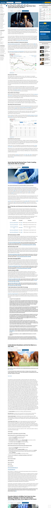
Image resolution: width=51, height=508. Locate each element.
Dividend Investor (2, 49)
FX (0, 41)
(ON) (21, 191)
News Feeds (1, 12)
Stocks (1, 4)
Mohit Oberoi (17, 154)
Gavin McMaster (2, 19)
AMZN (31, 154)
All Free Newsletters (2, 46)
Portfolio (26, 2)
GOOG (28, 154)
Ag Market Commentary (3, 53)
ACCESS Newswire (2, 56)
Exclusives (1, 9)
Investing (18, 4)
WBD (40, 14)
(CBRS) (14, 190)
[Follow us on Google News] (18, 11)
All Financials (1, 37)
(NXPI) (29, 191)
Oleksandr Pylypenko (2, 24)
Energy (1, 31)
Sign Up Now (11, 369)
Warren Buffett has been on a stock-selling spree (26, 29)
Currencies (14, 4)
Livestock (1, 33)
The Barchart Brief (2, 47)
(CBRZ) (19, 283)
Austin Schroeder (2, 15)
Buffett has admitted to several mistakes (14, 43)
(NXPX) (19, 242)
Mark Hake (1, 23)
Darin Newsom (2, 17)
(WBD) (16, 108)
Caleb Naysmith (2, 16)
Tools (25, 4)
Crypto (1, 38)
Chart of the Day (2, 11)
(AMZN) (34, 43)
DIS (24, 154)
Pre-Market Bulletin (2, 50)
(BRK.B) (15, 29)
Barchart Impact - (10, 165)
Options (5, 4)
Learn (27, 4)
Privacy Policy (45, 38)
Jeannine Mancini (2, 20)
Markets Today (2, 7)
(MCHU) (20, 266)
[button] (50, 4)
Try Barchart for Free (47, 2)
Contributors (1, 10)
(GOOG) (28, 43)
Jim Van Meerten (2, 21)
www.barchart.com (12, 72)
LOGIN (43, 2)
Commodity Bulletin (2, 51)
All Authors (1, 28)
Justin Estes (1, 22)
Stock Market (1, 43)
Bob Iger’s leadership (17, 89)
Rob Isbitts (1, 26)
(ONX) (19, 254)
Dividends (1, 39)
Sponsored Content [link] (20, 165)
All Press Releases (2, 55)
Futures (10, 4)
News (22, 4)
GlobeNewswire (2, 58)
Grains (1, 32)
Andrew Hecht (2, 14)
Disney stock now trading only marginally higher (16, 51)
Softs (0, 35)
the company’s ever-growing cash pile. (22, 40)
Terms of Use (41, 38)
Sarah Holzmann (2, 27)
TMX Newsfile (1, 59)
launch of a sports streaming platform (25, 107)
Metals (1, 34)
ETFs (7, 4)
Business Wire (1, 57)
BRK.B (26, 154)
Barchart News (2, 8)
